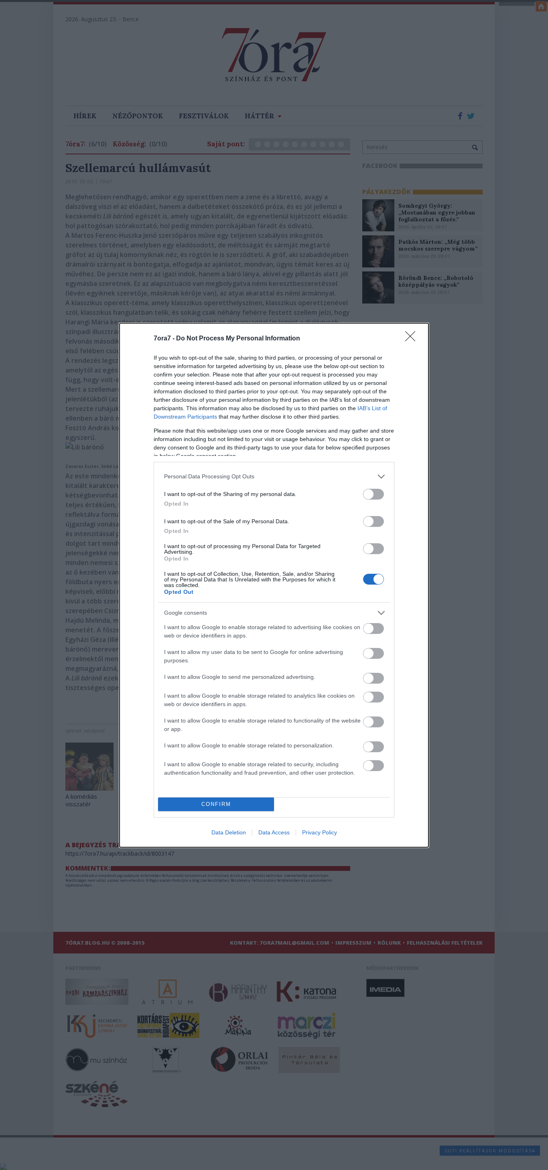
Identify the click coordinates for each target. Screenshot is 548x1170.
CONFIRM (216, 804)
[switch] (373, 494)
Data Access (274, 832)
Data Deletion (228, 832)
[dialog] (274, 585)
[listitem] (274, 476)
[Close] (412, 338)
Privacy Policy (319, 832)
